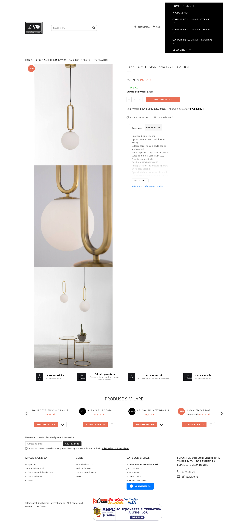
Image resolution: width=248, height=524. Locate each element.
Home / (29, 59)
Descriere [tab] (137, 127)
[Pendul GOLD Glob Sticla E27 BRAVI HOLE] (73, 114)
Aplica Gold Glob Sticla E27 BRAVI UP (149, 410)
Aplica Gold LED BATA (99, 410)
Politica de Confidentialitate (115, 448)
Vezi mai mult (140, 180)
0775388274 (189, 472)
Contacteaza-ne (142, 486)
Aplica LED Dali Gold (198, 410)
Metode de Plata (84, 464)
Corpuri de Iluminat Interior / (51, 59)
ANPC (79, 476)
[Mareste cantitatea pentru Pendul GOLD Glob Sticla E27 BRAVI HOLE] (140, 99)
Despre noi (30, 464)
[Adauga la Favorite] (62, 424)
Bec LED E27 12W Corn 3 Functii (50, 410)
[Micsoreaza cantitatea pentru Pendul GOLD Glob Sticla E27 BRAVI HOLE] (129, 99)
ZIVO (129, 72)
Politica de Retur (84, 468)
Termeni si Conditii (34, 468)
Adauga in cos (163, 99)
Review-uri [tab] (153, 127)
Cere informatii (164, 117)
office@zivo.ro (189, 476)
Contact (29, 480)
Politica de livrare (33, 476)
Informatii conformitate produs (147, 186)
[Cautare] (94, 28)
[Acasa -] (35, 28)
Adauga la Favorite (138, 117)
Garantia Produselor (86, 472)
